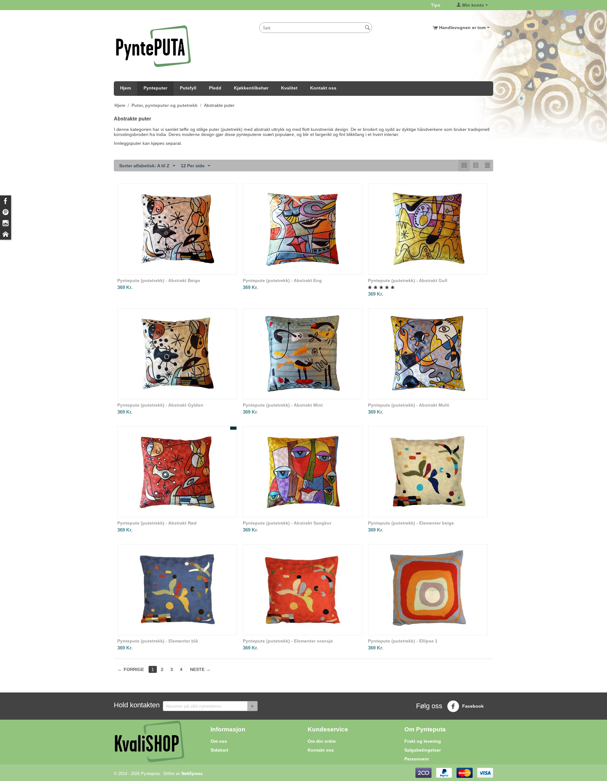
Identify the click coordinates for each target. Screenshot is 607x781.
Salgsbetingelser (422, 750)
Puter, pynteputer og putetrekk (165, 105)
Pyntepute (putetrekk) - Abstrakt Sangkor (287, 523)
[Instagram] (5, 223)
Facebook (472, 706)
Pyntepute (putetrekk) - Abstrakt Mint (283, 405)
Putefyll (188, 87)
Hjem (125, 87)
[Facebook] (5, 200)
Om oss (219, 741)
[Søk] (367, 28)
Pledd (215, 87)
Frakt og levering (422, 741)
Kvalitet (289, 87)
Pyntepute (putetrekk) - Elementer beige (411, 523)
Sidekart (219, 750)
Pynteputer (155, 87)
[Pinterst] (5, 212)
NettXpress (192, 773)
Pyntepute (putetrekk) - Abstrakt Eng (282, 280)
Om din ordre (322, 741)
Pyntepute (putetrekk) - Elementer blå (157, 640)
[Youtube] (5, 234)
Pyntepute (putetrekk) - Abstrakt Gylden (160, 405)
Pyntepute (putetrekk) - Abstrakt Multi (408, 405)
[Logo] (153, 45)
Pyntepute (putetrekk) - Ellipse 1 (403, 640)
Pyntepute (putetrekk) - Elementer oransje (288, 640)
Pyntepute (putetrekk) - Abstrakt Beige (158, 280)
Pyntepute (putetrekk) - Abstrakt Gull (407, 280)
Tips (435, 5)
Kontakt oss (323, 87)
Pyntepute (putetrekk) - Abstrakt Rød (157, 523)
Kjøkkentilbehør (251, 87)
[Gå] (252, 706)
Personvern (416, 758)
